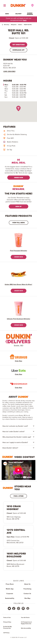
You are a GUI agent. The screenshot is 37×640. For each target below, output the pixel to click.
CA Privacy (6, 632)
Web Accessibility (26, 628)
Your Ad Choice (25, 617)
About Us (27, 584)
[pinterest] (18, 608)
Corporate (9, 593)
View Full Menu (18, 222)
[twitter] (9, 608)
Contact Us (27, 593)
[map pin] (18, 108)
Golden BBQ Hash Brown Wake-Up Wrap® (18, 284)
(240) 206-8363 (9, 71)
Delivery (18, 13)
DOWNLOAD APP (18, 50)
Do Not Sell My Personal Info (7, 627)
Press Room (10, 584)
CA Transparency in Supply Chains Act (26, 622)
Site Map (27, 598)
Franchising (27, 589)
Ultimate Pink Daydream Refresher (18, 319)
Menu (7, 13)
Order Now (18, 177)
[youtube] (28, 608)
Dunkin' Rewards (30, 13)
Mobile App (9, 589)
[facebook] (13, 608)
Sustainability (9, 598)
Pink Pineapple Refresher (18, 250)
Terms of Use (7, 617)
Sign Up (18, 206)
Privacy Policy (7, 622)
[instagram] (23, 608)
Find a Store (18, 496)
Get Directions (18, 44)
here (24, 20)
